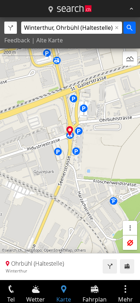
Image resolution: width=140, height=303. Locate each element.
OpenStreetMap (58, 250)
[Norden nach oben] (130, 76)
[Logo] (74, 8)
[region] (70, 148)
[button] (69, 131)
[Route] (110, 266)
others (80, 250)
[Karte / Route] (50, 9)
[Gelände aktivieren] (130, 58)
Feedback (17, 40)
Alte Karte (49, 40)
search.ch (13, 250)
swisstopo (33, 250)
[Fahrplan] (127, 266)
